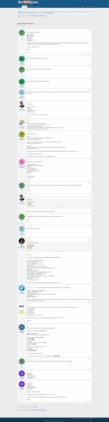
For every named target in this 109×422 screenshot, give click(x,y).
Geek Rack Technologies (32, 287)
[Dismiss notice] (90, 11)
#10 (90, 183)
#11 (90, 195)
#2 (90, 56)
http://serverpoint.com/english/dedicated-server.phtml (39, 125)
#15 (90, 285)
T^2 (18, 25)
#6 (90, 101)
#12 (90, 214)
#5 (90, 89)
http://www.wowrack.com (48, 328)
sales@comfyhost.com (34, 114)
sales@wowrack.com (39, 356)
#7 (90, 120)
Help (85, 418)
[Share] (89, 30)
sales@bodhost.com (57, 282)
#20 (90, 381)
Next (22, 27)
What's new (30, 6)
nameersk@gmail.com (50, 394)
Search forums (25, 8)
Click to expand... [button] (59, 207)
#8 (90, 131)
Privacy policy (81, 418)
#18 (90, 358)
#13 (90, 226)
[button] (34, 7)
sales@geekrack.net (41, 300)
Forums (24, 6)
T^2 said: (29, 241)
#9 (90, 159)
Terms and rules (75, 418)
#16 (90, 303)
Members (38, 6)
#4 (90, 79)
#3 (90, 67)
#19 (90, 371)
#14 (90, 238)
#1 (90, 30)
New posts (19, 8)
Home (19, 6)
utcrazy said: (30, 197)
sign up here (37, 13)
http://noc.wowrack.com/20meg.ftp (40, 334)
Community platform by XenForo (55, 420)
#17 (90, 324)
